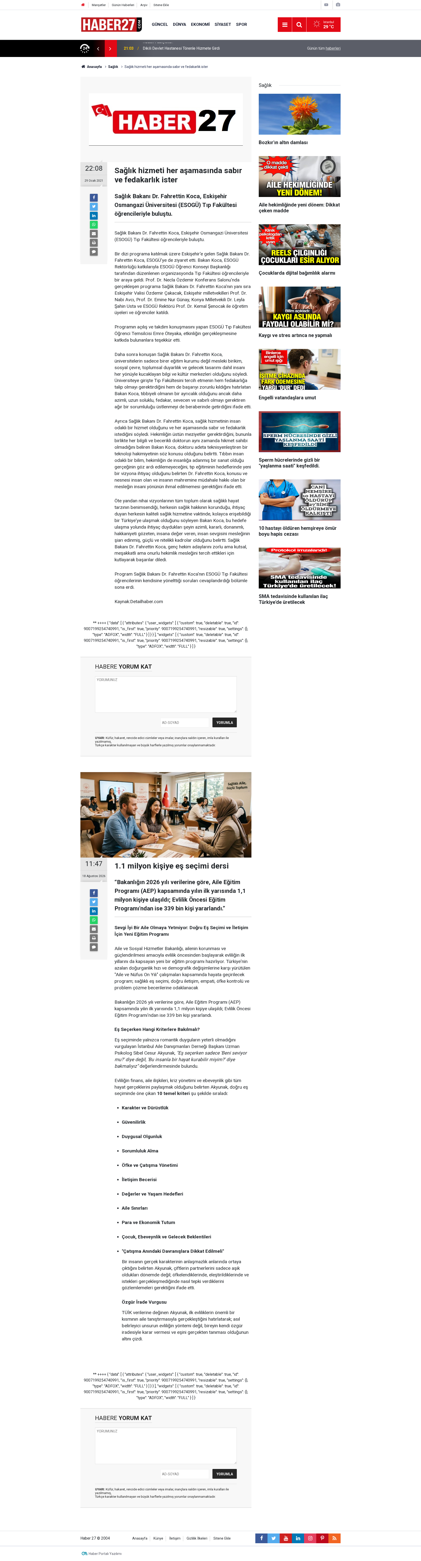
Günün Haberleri (123, 5)
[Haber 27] (111, 24)
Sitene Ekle (161, 5)
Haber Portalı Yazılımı (105, 1554)
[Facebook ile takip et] (261, 1538)
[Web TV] (326, 4)
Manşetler (99, 5)
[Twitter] (94, 207)
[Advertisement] (52, 142)
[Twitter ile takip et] (274, 1538)
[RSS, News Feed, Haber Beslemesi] (334, 1538)
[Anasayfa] (83, 5)
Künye (158, 1538)
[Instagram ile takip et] (310, 1538)
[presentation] (98, 48)
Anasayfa (139, 1538)
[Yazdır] (94, 243)
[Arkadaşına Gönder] (94, 234)
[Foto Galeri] (338, 4)
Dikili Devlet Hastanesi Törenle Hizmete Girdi (181, 48)
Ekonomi (200, 24)
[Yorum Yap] (94, 252)
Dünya (179, 24)
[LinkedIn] (94, 216)
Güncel (160, 24)
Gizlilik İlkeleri (197, 1538)
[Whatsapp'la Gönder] (94, 225)
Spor (241, 24)
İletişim (175, 1538)
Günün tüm (324, 48)
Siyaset (223, 24)
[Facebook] (94, 198)
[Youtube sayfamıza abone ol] (286, 1538)
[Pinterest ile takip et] (322, 1538)
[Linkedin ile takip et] (298, 1538)
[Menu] (284, 24)
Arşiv (143, 5)
